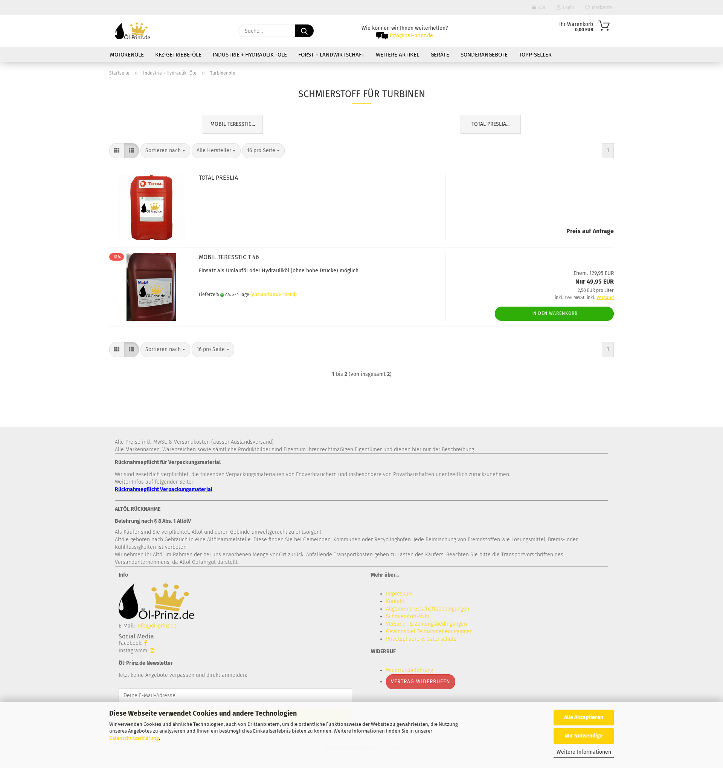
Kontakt (395, 601)
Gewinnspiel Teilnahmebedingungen (429, 631)
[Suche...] (304, 30)
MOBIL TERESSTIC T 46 (229, 257)
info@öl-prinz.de (156, 626)
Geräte (439, 54)
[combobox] (165, 150)
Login (567, 7)
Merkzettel (602, 7)
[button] (116, 150)
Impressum (399, 594)
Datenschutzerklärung (134, 738)
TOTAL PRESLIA (218, 177)
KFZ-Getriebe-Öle (178, 54)
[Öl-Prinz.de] (132, 31)
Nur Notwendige (583, 736)
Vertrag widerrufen (420, 681)
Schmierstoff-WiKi (407, 616)
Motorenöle (127, 54)
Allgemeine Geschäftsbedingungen (427, 609)
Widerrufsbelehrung (409, 670)
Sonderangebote (484, 54)
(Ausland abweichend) (273, 294)
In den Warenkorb (554, 313)
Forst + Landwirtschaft (331, 54)
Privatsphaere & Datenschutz (421, 639)
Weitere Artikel (397, 54)
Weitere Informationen (584, 752)
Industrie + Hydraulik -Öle (250, 54)
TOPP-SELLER (535, 54)
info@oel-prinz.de (411, 35)
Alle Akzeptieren (583, 717)
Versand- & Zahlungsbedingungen (426, 624)
